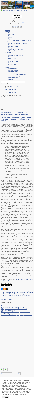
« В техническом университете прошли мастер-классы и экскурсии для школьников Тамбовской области (17, 292)
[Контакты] (6, 375)
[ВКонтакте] (2, 289)
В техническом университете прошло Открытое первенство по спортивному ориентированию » (16, 295)
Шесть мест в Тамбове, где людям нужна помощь (16, 315)
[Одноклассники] (15, 27)
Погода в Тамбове (17, 13)
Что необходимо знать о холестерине (12, 307)
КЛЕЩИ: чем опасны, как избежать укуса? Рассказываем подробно (14, 309)
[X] (7, 289)
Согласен (5, 397)
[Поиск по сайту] (21, 27)
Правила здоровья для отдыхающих (12, 306)
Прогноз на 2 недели (15, 21)
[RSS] (18, 27)
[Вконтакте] (13, 27)
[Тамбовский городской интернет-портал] (14, 10)
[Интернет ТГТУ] (6, 299)
